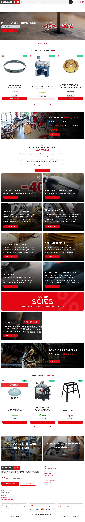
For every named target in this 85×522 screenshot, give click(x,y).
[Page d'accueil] (10, 2)
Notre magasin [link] (4, 494)
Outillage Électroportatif (50, 468)
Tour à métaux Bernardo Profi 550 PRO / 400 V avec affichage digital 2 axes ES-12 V (42, 87)
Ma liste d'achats (75, 2)
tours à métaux (44, 160)
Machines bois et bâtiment (50, 471)
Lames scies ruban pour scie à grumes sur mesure (14, 86)
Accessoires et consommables (51, 480)
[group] (42, 26)
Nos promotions (47, 482)
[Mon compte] (78, 2)
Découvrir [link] (21, 454)
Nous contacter (29, 483)
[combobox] (45, 2)
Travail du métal (47, 473)
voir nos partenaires (42, 170)
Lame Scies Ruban (48, 470)
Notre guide (4, 497)
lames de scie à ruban (33, 155)
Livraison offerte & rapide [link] (13, 505)
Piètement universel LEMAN (70, 410)
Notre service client (11, 483)
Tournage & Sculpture (49, 477)
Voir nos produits (10, 197)
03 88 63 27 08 (70, 508)
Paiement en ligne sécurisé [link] (41, 505)
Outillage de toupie (48, 475)
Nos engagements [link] (5, 492)
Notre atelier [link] (4, 495)
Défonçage (46, 478)
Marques (46, 484)
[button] (39, 43)
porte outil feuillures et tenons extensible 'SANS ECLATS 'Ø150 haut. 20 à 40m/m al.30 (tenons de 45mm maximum (70, 86)
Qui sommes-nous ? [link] (5, 501)
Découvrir (6, 30)
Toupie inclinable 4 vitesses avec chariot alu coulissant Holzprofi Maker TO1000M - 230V (42, 409)
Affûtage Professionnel (7, 499)
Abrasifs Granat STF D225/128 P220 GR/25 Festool (14, 410)
